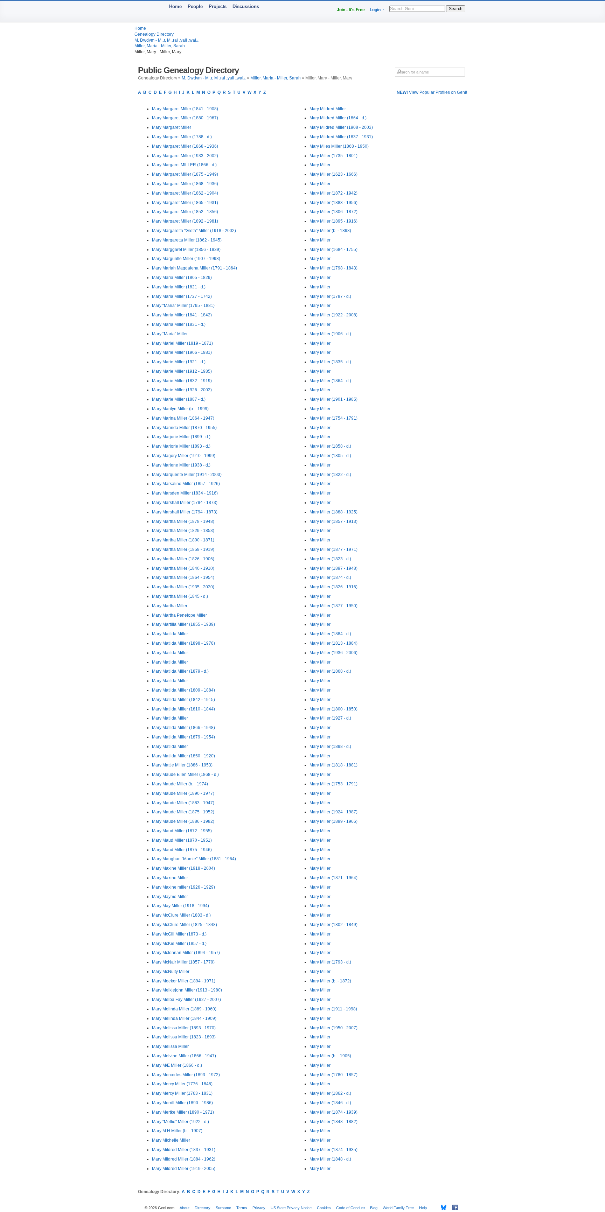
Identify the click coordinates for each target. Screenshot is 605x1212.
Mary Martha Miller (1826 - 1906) (183, 558)
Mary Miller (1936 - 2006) (333, 652)
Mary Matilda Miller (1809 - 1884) (183, 690)
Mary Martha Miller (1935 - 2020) (183, 586)
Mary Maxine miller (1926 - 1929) (183, 887)
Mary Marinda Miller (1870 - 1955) (184, 427)
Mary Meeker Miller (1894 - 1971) (183, 981)
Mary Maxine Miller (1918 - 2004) (183, 868)
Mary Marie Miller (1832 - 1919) (182, 380)
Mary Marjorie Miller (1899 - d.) (181, 436)
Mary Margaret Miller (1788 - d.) (182, 136)
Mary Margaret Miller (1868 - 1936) (185, 146)
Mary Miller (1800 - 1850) (333, 709)
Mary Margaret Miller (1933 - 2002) (185, 155)
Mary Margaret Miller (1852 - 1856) (185, 211)
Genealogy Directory (154, 34)
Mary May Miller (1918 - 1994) (180, 905)
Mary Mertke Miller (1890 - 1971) (183, 1112)
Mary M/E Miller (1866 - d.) (177, 1065)
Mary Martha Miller (169, 605)
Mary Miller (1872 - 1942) (333, 193)
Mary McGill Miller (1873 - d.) (179, 934)
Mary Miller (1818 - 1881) (333, 765)
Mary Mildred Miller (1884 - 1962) (183, 1159)
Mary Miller (320, 164)
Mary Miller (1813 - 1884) (333, 643)
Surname (223, 1208)
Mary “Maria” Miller (170, 333)
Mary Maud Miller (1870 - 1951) (182, 840)
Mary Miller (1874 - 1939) (333, 1112)
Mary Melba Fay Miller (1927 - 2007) (186, 999)
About (184, 1208)
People (195, 6)
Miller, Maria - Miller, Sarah (159, 45)
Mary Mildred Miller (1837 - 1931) (183, 1149)
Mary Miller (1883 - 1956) (333, 202)
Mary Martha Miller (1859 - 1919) (183, 549)
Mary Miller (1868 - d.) (330, 671)
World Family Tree (398, 1208)
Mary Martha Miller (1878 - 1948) (183, 521)
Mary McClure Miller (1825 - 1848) (184, 924)
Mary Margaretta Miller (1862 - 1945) (187, 240)
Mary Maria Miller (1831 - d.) (179, 324)
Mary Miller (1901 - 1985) (333, 399)
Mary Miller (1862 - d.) (330, 1093)
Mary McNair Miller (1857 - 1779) (183, 962)
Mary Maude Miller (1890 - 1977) (183, 793)
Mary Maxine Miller (170, 877)
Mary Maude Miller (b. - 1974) (180, 784)
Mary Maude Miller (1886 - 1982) (183, 821)
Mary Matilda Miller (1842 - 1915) (183, 699)
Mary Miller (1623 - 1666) (333, 174)
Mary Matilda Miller (170, 633)
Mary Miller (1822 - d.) (330, 474)
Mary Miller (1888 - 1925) (333, 512)
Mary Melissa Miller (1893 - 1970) (184, 1027)
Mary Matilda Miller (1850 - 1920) (183, 756)
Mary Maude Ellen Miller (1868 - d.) (185, 774)
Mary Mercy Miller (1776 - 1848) (182, 1083)
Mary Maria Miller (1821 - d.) (179, 287)
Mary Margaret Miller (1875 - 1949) (185, 174)
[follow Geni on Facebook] (453, 1207)
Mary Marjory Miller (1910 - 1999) (183, 455)
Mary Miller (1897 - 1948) (333, 568)
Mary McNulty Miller (170, 971)
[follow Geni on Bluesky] (441, 1207)
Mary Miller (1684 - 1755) (333, 249)
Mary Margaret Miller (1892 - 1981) (185, 221)
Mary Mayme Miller (170, 896)
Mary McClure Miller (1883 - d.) (181, 915)
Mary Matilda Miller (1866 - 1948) (183, 727)
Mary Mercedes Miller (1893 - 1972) (186, 1074)
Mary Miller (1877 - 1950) (333, 605)
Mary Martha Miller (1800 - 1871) (183, 540)
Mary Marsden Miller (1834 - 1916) (185, 493)
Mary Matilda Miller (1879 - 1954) (183, 737)
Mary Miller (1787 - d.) (330, 296)
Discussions (245, 6)
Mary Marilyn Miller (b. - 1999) (180, 408)
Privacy (258, 1208)
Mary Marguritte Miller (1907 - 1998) (186, 258)
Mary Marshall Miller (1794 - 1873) (184, 502)
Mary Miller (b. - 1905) (330, 1055)
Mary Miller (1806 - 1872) (333, 211)
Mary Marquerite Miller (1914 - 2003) (187, 474)
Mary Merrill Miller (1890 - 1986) (182, 1102)
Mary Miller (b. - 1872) (330, 981)
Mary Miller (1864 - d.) (330, 380)
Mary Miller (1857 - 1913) (333, 521)
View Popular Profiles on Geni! (432, 92)
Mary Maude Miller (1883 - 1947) (183, 802)
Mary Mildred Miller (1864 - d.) (338, 117)
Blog (373, 1208)
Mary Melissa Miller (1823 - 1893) (184, 1037)
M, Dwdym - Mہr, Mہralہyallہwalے (166, 40)
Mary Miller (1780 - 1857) (333, 1074)
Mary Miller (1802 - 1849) (333, 924)
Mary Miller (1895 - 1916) (333, 221)
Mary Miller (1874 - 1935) (333, 1149)
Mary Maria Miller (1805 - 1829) (182, 277)
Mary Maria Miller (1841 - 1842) (182, 315)
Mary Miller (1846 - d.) (330, 1102)
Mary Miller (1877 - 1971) (333, 549)
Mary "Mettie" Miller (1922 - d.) (180, 1121)
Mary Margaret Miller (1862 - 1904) (185, 193)
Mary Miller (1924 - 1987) (333, 812)
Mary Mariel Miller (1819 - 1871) (182, 343)
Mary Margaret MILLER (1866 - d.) (184, 164)
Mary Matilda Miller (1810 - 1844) (183, 709)
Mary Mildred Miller (328, 108)
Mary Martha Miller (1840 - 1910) (183, 568)
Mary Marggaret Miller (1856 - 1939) (186, 249)
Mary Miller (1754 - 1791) (333, 418)
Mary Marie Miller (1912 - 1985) (182, 371)
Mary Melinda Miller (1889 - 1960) (184, 1009)
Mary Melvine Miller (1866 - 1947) (184, 1055)
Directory (202, 1208)
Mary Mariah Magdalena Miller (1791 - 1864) (194, 268)
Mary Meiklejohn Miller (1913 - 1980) (187, 990)
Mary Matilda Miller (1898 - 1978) (183, 643)
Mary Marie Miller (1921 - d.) (179, 361)
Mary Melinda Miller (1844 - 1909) (184, 1018)
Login (375, 9)
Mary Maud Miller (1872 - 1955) (182, 830)
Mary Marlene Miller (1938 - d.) (181, 465)
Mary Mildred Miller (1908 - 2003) (341, 127)
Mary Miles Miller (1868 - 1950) (339, 146)
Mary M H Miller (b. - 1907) (177, 1130)
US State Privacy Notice (291, 1208)
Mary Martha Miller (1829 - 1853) (183, 530)
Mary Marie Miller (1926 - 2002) (182, 389)
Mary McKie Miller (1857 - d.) (179, 943)
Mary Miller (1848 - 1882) (333, 1121)
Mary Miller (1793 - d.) (330, 962)
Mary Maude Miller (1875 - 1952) (183, 812)
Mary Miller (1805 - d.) (330, 455)
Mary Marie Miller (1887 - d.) (179, 399)
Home (175, 6)
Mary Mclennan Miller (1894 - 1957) (186, 952)
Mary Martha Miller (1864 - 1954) (183, 577)
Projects (218, 6)
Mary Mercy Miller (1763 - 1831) (182, 1093)
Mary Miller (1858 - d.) (330, 446)
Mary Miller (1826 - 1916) (333, 586)
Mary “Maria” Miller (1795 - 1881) (183, 305)
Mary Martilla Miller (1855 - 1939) (183, 624)
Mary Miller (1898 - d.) (330, 746)
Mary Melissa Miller (170, 1046)
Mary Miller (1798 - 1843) (333, 268)
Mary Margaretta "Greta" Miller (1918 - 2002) (194, 230)
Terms (241, 1208)
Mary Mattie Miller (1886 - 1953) (182, 765)
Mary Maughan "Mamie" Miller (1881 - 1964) (194, 858)
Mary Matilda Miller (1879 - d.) (180, 671)
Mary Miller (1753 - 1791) (333, 784)
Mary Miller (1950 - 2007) (333, 1027)
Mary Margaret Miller (171, 127)
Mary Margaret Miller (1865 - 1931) (185, 202)
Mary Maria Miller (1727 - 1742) (182, 296)
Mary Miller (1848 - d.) (330, 1159)
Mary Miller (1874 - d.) (330, 577)
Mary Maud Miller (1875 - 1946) (182, 849)
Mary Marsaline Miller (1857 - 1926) (186, 483)
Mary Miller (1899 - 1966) (333, 821)
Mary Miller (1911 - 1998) (333, 1009)
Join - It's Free (351, 9)
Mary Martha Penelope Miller (179, 615)
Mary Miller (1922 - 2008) (333, 315)
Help (423, 1208)
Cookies (324, 1208)
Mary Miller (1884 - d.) (330, 633)
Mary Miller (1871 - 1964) (333, 877)
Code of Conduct (350, 1208)
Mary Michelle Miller (171, 1140)
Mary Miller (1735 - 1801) (333, 155)
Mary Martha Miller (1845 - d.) (180, 596)
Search (456, 8)
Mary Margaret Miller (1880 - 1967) (185, 117)
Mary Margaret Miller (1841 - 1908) (185, 108)
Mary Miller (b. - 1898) (330, 230)
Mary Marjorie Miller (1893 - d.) (181, 446)
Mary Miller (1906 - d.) (330, 333)
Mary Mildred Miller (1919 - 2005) (183, 1168)
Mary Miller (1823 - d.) (330, 558)
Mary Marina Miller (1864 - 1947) (183, 418)
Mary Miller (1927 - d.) (330, 718)
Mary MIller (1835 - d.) (330, 361)
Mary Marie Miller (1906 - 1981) (182, 352)
